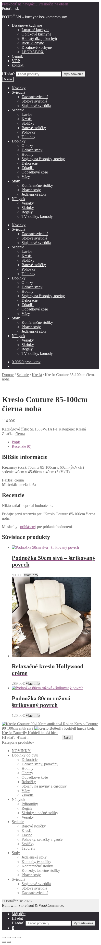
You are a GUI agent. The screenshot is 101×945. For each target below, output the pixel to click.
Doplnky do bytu (25, 755)
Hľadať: (8, 74)
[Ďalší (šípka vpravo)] (9, 942)
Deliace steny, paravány (40, 764)
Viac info (31, 575)
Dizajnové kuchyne (27, 25)
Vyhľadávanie (73, 74)
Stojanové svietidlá (36, 105)
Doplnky (18, 141)
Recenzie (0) (21, 446)
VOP (16, 61)
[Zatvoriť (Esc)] (4, 937)
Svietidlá (18, 92)
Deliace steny (32, 150)
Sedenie (18, 110)
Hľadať (18, 918)
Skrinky (28, 208)
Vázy (26, 176)
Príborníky (30, 804)
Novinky (18, 88)
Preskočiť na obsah (53, 4)
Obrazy (27, 145)
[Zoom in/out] (19, 937)
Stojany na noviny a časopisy (44, 786)
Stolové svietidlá (34, 101)
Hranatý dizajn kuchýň (39, 38)
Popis (16, 442)
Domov (8, 375)
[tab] (55, 442)
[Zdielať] (9, 937)
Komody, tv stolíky (36, 861)
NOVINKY (21, 751)
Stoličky (28, 123)
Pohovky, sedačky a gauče (42, 839)
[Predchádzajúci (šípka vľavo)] (4, 942)
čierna (20, 433)
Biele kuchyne (33, 43)
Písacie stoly (31, 190)
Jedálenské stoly (34, 194)
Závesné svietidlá (35, 97)
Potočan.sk (10, 8)
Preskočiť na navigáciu (20, 4)
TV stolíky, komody (37, 216)
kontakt (17, 65)
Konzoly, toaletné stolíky (41, 870)
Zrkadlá (28, 168)
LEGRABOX (33, 52)
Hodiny (27, 154)
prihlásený (28, 527)
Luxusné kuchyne (35, 30)
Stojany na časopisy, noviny (43, 159)
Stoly (16, 181)
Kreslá (27, 119)
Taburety (28, 137)
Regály (27, 212)
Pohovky (29, 132)
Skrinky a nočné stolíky (40, 813)
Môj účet (18, 914)
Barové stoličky (34, 128)
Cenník (17, 56)
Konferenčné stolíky (37, 185)
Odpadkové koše (35, 172)
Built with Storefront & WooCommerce (32, 905)
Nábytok (18, 199)
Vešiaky (28, 203)
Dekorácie (30, 163)
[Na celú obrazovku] (14, 937)
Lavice (27, 114)
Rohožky (29, 782)
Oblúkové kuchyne (36, 34)
